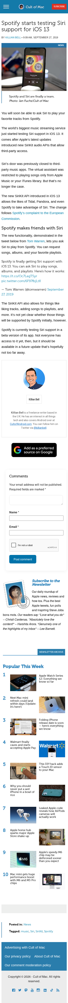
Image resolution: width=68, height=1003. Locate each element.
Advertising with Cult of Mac (25, 947)
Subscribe (59, 7)
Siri (32, 931)
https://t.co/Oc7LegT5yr (19, 276)
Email (14, 527)
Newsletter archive (51, 652)
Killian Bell (13, 37)
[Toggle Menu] (6, 6)
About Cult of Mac (47, 956)
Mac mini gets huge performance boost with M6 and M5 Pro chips (23, 879)
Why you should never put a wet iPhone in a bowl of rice (22, 791)
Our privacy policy (18, 956)
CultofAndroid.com (21, 424)
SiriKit (39, 931)
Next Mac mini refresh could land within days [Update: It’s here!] (23, 702)
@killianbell (40, 427)
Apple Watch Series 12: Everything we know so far (51, 678)
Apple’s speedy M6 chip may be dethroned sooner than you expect (50, 857)
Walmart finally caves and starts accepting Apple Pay (23, 745)
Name (14, 512)
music (25, 931)
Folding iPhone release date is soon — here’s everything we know (51, 724)
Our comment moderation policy (28, 965)
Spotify (48, 931)
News (61, 45)
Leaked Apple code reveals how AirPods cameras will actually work (52, 813)
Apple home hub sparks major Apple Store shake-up (22, 833)
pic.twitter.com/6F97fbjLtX (21, 281)
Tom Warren (36, 241)
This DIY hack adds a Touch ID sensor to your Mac (51, 767)
